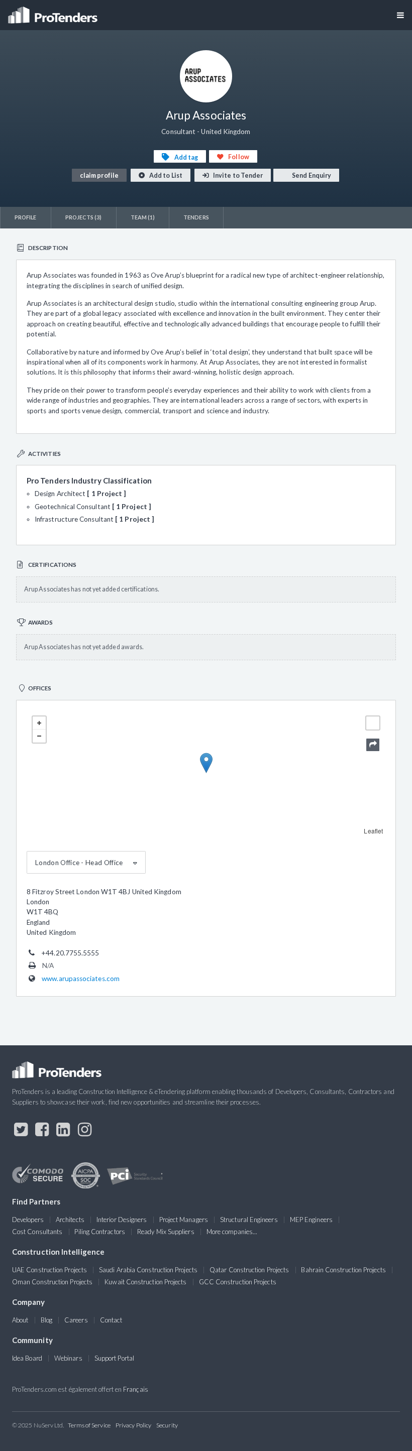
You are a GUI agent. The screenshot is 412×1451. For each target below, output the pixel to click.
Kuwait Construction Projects (145, 1282)
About (20, 1320)
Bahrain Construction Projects (343, 1270)
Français (135, 1389)
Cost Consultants (37, 1232)
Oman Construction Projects (52, 1282)
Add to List (165, 175)
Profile (26, 217)
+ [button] (39, 723)
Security (167, 1425)
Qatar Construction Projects (249, 1270)
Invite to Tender (237, 175)
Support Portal (114, 1358)
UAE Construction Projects (49, 1270)
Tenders (196, 217)
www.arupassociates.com (81, 979)
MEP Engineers (311, 1220)
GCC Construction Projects (237, 1282)
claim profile (99, 175)
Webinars (68, 1358)
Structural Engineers (249, 1220)
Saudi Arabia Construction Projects (148, 1270)
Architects (70, 1220)
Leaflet (373, 830)
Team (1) (143, 217)
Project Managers (183, 1220)
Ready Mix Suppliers (165, 1232)
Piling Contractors (99, 1232)
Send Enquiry (311, 175)
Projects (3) (83, 217)
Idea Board (27, 1358)
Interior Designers (121, 1220)
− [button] (39, 736)
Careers (76, 1320)
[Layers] (372, 723)
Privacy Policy (133, 1425)
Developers (28, 1220)
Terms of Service (89, 1425)
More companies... (232, 1232)
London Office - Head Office (79, 863)
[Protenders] (53, 12)
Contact (111, 1320)
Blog (46, 1320)
